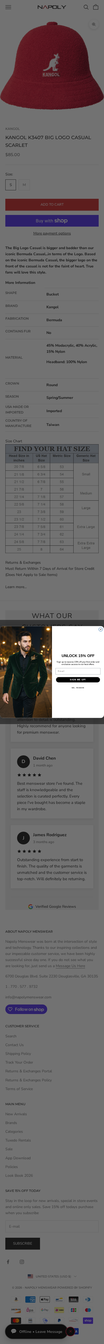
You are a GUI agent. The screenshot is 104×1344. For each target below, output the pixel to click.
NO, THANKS (78, 688)
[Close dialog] (101, 629)
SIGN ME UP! (78, 679)
